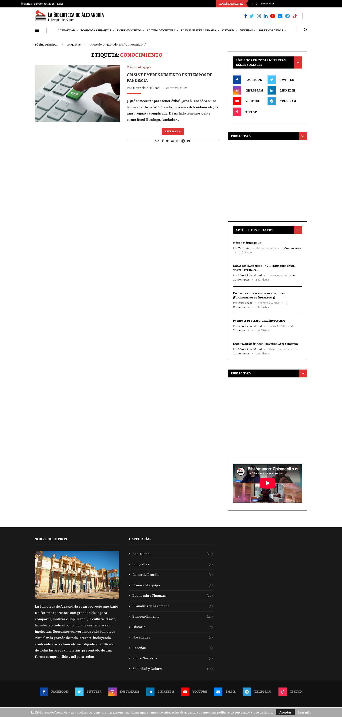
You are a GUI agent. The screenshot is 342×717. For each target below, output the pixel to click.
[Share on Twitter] (167, 141)
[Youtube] (272, 16)
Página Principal (46, 44)
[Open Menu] (37, 30)
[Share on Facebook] (163, 141)
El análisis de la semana (198, 30)
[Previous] (252, 3)
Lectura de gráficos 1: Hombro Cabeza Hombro (265, 344)
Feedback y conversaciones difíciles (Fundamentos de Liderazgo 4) (259, 295)
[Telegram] (287, 16)
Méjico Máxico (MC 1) (247, 243)
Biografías (172, 564)
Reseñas (246, 30)
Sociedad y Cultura (161, 30)
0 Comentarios (291, 248)
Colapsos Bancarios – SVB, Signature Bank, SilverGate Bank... (264, 268)
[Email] (280, 16)
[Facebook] (245, 16)
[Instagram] (259, 16)
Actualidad (66, 30)
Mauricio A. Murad (146, 88)
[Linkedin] (265, 16)
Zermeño (244, 248)
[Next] (257, 3)
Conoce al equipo (172, 585)
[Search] (305, 30)
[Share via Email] (188, 141)
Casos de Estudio (172, 575)
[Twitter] (251, 16)
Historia (228, 30)
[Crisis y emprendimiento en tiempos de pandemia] (77, 93)
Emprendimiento (129, 30)
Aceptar (285, 712)
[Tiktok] (295, 16)
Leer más (171, 131)
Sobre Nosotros (270, 30)
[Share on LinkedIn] (172, 141)
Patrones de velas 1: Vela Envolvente (259, 321)
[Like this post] (157, 141)
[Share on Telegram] (183, 141)
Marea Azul (267, 3)
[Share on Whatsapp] (177, 141)
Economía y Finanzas (95, 30)
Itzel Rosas (245, 302)
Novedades (172, 637)
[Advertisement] (267, 179)
